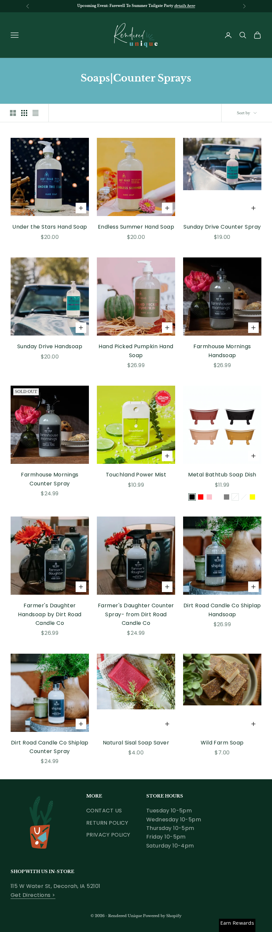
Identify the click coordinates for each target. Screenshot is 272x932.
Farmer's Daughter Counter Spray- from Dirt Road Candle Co (136, 614)
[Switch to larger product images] (13, 113)
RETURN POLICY (107, 823)
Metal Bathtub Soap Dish (222, 474)
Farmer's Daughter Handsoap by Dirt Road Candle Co (49, 614)
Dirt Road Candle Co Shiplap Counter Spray (50, 747)
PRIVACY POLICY (108, 835)
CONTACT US (104, 810)
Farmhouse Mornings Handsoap (222, 351)
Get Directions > (33, 895)
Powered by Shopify (162, 915)
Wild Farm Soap (222, 742)
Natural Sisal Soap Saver (136, 742)
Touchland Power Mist (136, 474)
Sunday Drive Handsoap (49, 346)
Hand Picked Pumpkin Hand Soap (136, 351)
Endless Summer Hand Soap (136, 227)
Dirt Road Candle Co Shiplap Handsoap (222, 610)
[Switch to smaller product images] (24, 113)
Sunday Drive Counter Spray (222, 227)
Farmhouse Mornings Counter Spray (50, 479)
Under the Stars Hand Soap (49, 227)
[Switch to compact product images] (35, 113)
